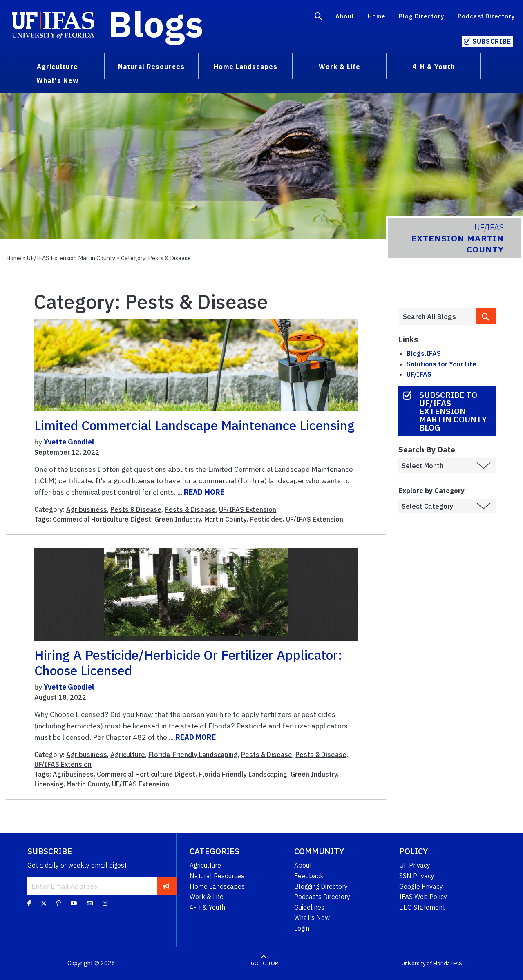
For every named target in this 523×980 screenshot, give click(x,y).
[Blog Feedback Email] (90, 903)
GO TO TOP (264, 963)
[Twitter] (44, 903)
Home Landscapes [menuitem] (245, 67)
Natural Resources (217, 876)
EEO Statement (422, 907)
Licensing (48, 784)
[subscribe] (166, 886)
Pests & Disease (135, 509)
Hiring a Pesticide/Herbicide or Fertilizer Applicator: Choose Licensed (188, 662)
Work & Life (207, 897)
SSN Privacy (416, 876)
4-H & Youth (207, 907)
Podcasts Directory (322, 897)
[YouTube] (74, 903)
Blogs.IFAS (424, 353)
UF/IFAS (419, 374)
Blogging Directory (321, 886)
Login (301, 928)
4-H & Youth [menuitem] (433, 67)
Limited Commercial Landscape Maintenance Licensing (194, 425)
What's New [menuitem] (57, 80)
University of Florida (426, 963)
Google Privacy (421, 886)
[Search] (318, 17)
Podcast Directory (486, 16)
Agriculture (127, 754)
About (344, 16)
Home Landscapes (217, 886)
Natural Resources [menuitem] (151, 67)
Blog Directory (421, 16)
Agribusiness (86, 509)
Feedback (309, 876)
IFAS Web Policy (423, 897)
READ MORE (204, 492)
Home (376, 16)
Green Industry (177, 519)
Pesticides (266, 519)
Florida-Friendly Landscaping (193, 754)
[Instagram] (105, 903)
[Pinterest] (58, 903)
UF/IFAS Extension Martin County (71, 258)
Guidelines (309, 907)
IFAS (456, 963)
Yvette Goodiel (69, 441)
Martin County (225, 519)
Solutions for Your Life (441, 364)
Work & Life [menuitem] (339, 67)
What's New (312, 917)
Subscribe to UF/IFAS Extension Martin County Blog (453, 411)
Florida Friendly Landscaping (243, 774)
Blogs (156, 23)
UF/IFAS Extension (247, 509)
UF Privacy (414, 865)
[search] (486, 316)
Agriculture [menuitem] (57, 67)
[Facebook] (29, 903)
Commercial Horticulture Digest (102, 519)
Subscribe (491, 41)
